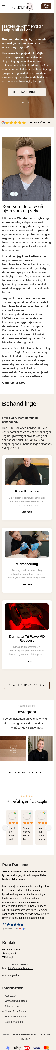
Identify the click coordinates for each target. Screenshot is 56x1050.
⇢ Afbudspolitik (10, 1006)
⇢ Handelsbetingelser (14, 1016)
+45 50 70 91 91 (21, 964)
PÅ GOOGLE (40, 122)
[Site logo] (23, 6)
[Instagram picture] (13, 748)
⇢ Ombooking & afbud (14, 1001)
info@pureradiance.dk (20, 968)
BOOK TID (46, 6)
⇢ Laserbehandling (13, 1022)
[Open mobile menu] (4, 6)
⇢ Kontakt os (9, 995)
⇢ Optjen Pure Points (14, 1011)
